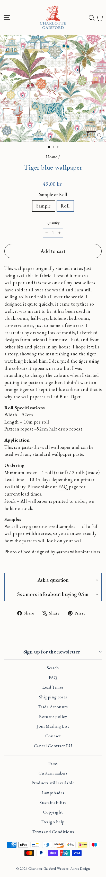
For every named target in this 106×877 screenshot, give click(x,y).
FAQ (62, 486)
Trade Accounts (53, 706)
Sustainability (53, 802)
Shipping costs (53, 697)
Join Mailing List (53, 726)
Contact (53, 736)
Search (53, 668)
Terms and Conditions (53, 831)
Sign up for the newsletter (51, 651)
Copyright (53, 812)
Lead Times (53, 687)
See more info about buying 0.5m (53, 594)
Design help (52, 822)
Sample (43, 206)
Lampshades (53, 792)
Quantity (53, 222)
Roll (65, 206)
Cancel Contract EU (53, 745)
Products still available (53, 783)
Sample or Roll (53, 194)
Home (51, 157)
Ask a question (53, 580)
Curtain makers (53, 773)
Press (53, 763)
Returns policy (53, 716)
